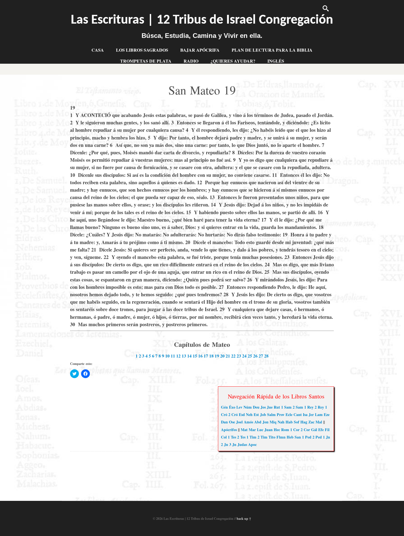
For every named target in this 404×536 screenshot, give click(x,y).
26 (255, 356)
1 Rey (309, 407)
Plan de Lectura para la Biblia (272, 50)
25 (250, 356)
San (298, 437)
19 (217, 356)
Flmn (281, 437)
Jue (270, 407)
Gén (224, 407)
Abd (257, 422)
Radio (191, 61)
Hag (303, 422)
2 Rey (319, 407)
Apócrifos (229, 429)
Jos (263, 407)
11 (173, 356)
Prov (280, 414)
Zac (311, 422)
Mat (244, 429)
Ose (232, 422)
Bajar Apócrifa (200, 50)
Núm (247, 407)
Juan (268, 429)
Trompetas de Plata (145, 61)
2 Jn (224, 444)
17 (206, 356)
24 (244, 356)
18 (211, 356)
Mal (319, 422)
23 (239, 356)
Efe (321, 429)
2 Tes (241, 437)
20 (222, 356)
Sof (296, 422)
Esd (242, 414)
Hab (289, 422)
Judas (242, 444)
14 (189, 356)
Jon (265, 422)
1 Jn (326, 437)
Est (256, 414)
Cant (298, 414)
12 (178, 356)
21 (228, 356)
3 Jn (232, 444)
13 (184, 356)
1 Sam (286, 407)
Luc (260, 429)
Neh (249, 414)
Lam (319, 414)
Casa (98, 50)
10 (167, 356)
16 (200, 356)
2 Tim (262, 437)
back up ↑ (244, 518)
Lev (239, 407)
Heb (290, 437)
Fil (327, 429)
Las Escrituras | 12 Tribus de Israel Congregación (202, 20)
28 (266, 356)
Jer (311, 414)
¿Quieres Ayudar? (233, 61)
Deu (256, 407)
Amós (248, 422)
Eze (327, 414)
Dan (224, 422)
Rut (277, 407)
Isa (305, 414)
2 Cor (305, 429)
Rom (285, 429)
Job (263, 414)
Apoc (252, 444)
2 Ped (317, 437)
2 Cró (233, 414)
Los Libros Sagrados (142, 50)
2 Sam (298, 407)
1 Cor (295, 429)
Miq (273, 422)
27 (261, 356)
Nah (281, 422)
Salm (271, 414)
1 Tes (232, 437)
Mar (252, 429)
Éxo (232, 407)
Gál (314, 429)
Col (224, 437)
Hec (277, 429)
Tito (272, 437)
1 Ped (306, 437)
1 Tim (251, 437)
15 (195, 356)
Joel (239, 422)
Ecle (289, 414)
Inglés (275, 61)
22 (233, 356)
